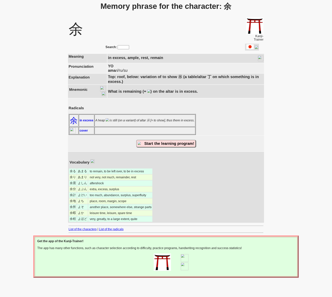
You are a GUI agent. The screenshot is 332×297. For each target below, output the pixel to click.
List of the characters (83, 229)
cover (84, 130)
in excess (86, 120)
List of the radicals (111, 229)
